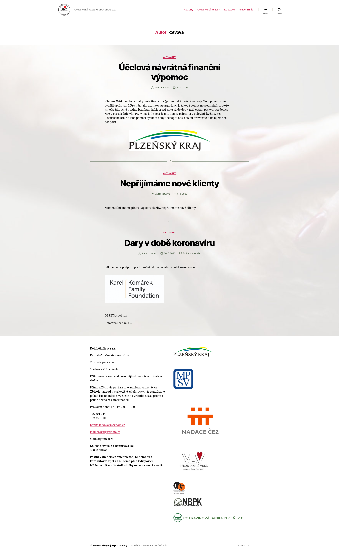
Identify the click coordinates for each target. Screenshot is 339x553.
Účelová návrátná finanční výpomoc (169, 72)
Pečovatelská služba (207, 9)
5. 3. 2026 (182, 194)
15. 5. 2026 (182, 87)
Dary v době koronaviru (169, 243)
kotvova (165, 87)
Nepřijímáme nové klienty (169, 183)
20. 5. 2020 (169, 253)
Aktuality (188, 9)
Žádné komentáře (191, 253)
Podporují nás (246, 9)
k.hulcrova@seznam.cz (105, 432)
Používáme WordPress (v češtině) (149, 545)
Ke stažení (229, 9)
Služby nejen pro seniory (113, 545)
